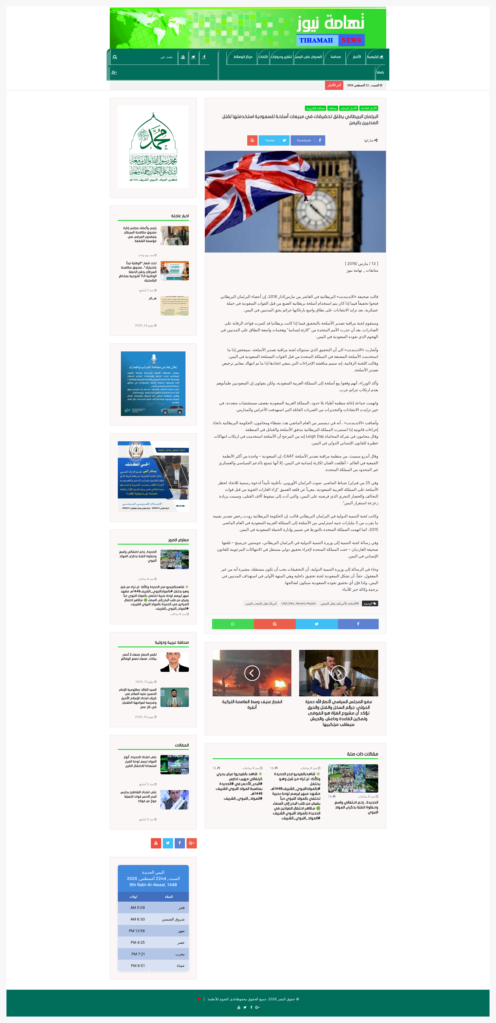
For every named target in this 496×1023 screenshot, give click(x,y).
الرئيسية (373, 57)
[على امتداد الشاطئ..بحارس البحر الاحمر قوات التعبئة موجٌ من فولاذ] (174, 799)
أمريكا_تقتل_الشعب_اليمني (261, 603)
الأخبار (357, 57)
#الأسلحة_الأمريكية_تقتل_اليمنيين (340, 603)
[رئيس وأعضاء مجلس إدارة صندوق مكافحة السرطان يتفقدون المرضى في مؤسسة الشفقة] (174, 235)
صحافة (336, 57)
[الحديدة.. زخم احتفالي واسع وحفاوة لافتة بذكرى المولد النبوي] (353, 778)
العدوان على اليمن (308, 57)
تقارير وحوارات (281, 57)
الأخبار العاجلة (369, 108)
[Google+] (114, 72)
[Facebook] (204, 57)
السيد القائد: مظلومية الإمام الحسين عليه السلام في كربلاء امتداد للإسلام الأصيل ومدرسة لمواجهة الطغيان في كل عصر (138, 698)
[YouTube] (183, 57)
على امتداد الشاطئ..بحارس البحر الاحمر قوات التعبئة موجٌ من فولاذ (138, 796)
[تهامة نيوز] (248, 30)
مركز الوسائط (243, 57)
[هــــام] (174, 306)
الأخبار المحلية (349, 108)
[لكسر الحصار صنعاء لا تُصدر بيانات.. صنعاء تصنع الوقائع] (174, 662)
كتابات (263, 57)
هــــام (153, 298)
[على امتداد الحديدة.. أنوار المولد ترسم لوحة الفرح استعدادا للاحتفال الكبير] (174, 764)
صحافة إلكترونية (315, 108)
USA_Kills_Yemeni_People (299, 603)
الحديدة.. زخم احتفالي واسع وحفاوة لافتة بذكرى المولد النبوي (356, 807)
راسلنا (380, 72)
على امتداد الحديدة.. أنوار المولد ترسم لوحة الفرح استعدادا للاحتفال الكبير (140, 761)
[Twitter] (193, 57)
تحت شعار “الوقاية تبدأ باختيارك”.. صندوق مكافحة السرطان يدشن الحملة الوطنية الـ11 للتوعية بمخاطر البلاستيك (138, 272)
